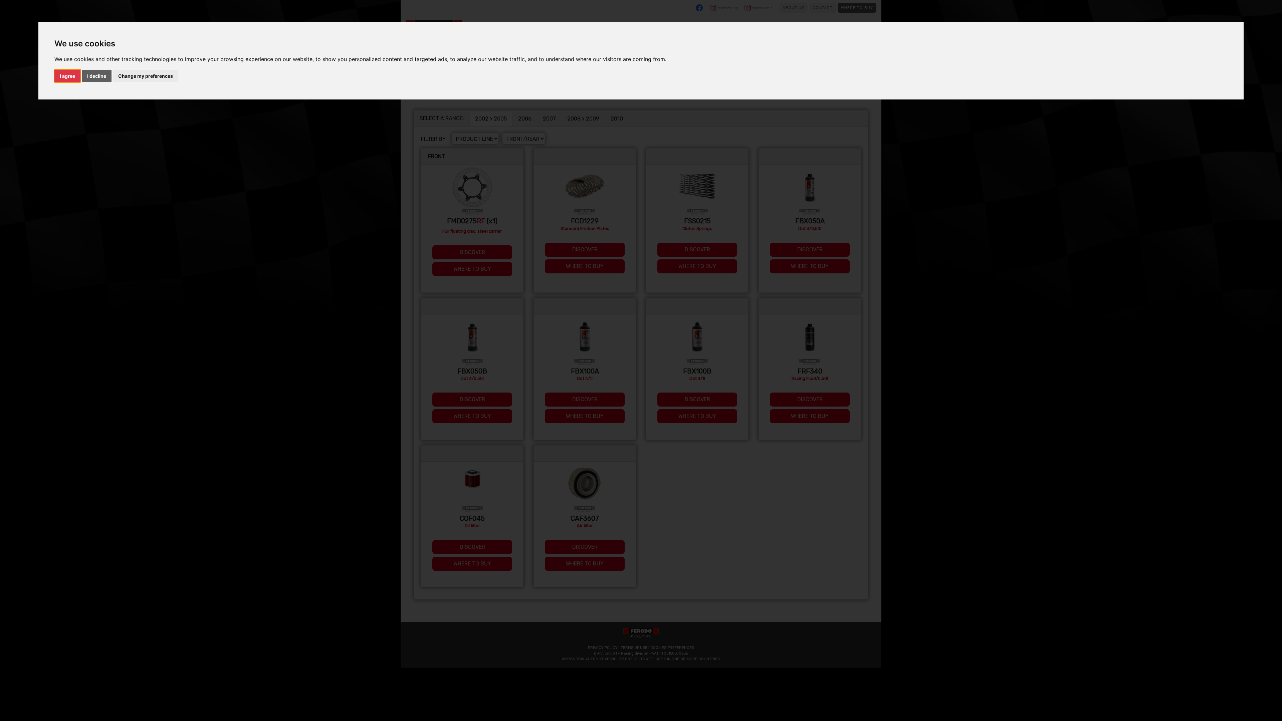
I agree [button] (67, 76)
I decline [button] (96, 76)
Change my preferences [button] (145, 76)
